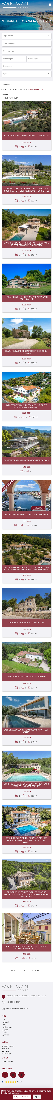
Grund (4, 1025)
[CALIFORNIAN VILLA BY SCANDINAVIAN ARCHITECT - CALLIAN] (26, 712)
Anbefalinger (6, 1053)
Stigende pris (6, 94)
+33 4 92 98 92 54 (13, 1002)
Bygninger (5, 1035)
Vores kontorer (7, 1062)
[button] (26, 36)
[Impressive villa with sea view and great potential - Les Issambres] (26, 387)
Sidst (13, 971)
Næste (38, 971)
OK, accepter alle (22, 1096)
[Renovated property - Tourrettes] (26, 603)
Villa (3, 1020)
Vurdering (5, 1051)
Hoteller (5, 1032)
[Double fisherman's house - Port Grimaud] (26, 495)
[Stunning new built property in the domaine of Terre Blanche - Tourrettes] (26, 225)
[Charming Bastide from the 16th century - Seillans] (26, 333)
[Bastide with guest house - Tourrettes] (26, 657)
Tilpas (37, 1096)
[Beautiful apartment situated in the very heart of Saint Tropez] (26, 928)
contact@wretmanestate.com (17, 1008)
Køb (4, 1016)
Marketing (5, 1048)
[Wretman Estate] (19, 5)
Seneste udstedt (8, 89)
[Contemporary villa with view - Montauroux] (26, 441)
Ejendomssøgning (8, 1046)
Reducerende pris (35, 89)
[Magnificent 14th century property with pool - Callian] (26, 279)
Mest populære (21, 89)
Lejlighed (5, 1022)
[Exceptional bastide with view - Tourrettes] (26, 116)
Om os (5, 1058)
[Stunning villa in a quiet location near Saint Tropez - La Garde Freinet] (26, 766)
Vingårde (5, 1030)
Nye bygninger (7, 1027)
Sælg (5, 1042)
